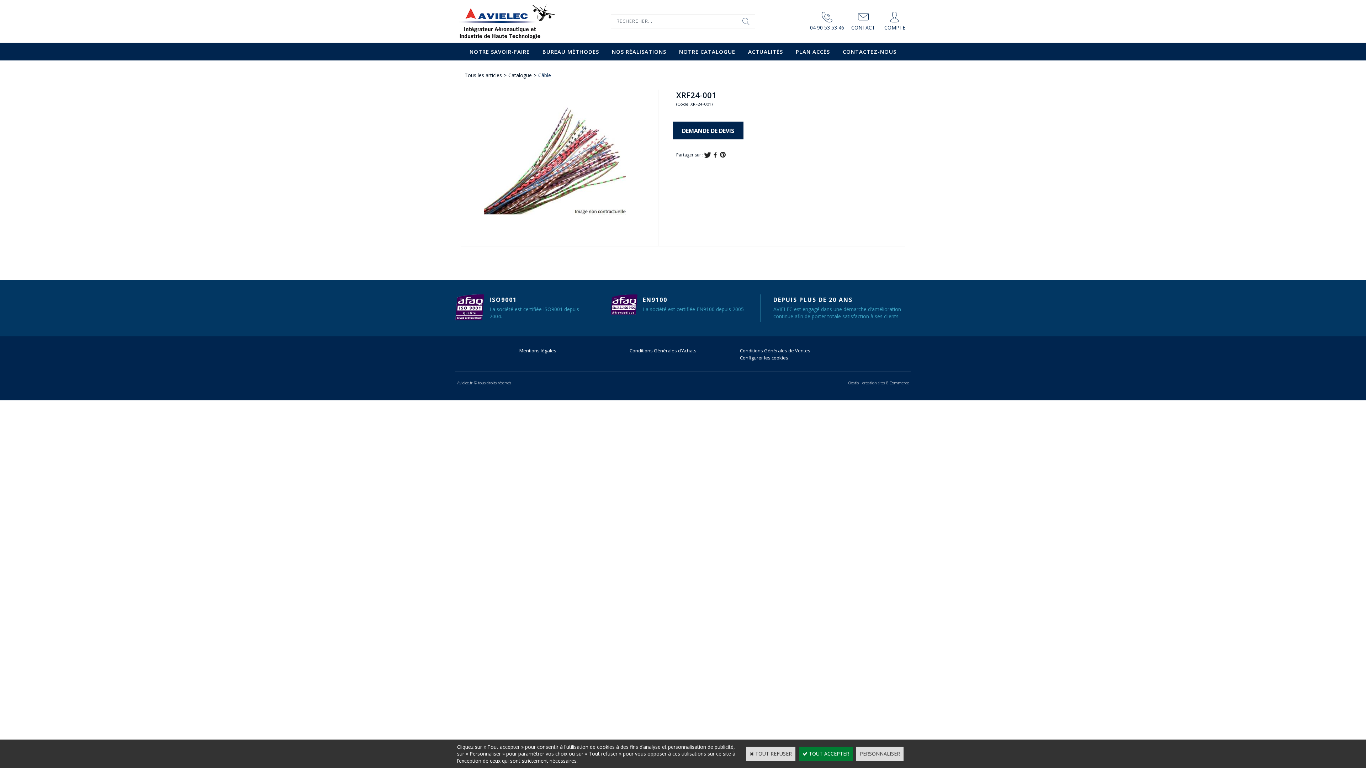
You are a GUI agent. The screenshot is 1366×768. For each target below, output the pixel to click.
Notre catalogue (707, 51)
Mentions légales (537, 350)
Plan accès (813, 51)
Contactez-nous (869, 51)
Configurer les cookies (764, 357)
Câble (544, 75)
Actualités (765, 51)
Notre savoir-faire (500, 51)
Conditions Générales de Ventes (775, 350)
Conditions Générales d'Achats (663, 350)
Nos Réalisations (639, 51)
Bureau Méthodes (570, 51)
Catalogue (520, 75)
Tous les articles (483, 75)
